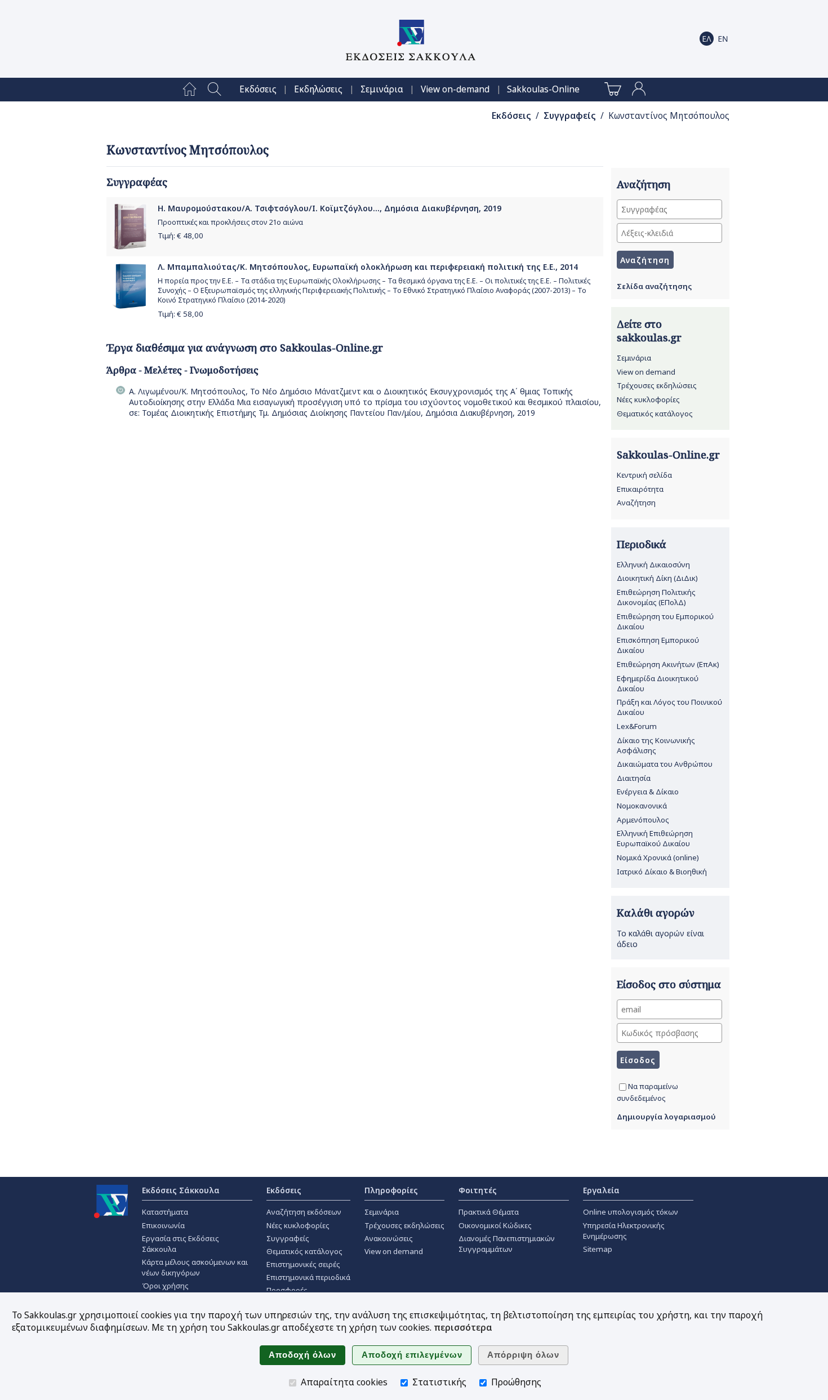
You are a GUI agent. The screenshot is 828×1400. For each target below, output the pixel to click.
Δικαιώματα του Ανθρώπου (665, 764)
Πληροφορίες (391, 1190)
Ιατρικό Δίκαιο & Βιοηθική (662, 871)
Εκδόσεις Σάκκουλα (181, 1190)
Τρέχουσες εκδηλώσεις (657, 385)
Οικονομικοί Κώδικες (495, 1225)
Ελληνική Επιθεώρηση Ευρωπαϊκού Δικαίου (655, 838)
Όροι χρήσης (165, 1286)
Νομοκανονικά (642, 806)
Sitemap (597, 1249)
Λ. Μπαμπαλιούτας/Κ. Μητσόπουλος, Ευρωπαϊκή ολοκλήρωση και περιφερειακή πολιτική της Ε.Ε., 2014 (368, 266)
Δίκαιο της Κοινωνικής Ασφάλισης (656, 745)
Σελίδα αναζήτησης (654, 286)
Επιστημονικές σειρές (303, 1264)
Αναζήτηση (636, 502)
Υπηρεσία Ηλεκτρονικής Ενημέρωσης (624, 1230)
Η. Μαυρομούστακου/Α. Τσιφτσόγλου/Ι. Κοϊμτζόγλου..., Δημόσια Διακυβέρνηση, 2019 (329, 208)
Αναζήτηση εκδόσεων (303, 1212)
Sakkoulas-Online (543, 89)
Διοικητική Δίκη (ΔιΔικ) (657, 578)
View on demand (646, 372)
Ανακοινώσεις (388, 1238)
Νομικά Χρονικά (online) (658, 857)
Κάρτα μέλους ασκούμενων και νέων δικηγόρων (195, 1267)
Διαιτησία (634, 778)
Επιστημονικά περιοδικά (308, 1277)
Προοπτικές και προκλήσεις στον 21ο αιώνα (230, 222)
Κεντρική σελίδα (644, 475)
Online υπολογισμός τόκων (630, 1212)
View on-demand (455, 89)
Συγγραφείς (570, 116)
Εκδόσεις (258, 89)
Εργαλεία (601, 1190)
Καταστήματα (165, 1212)
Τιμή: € (180, 235)
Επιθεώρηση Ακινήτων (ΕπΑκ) (668, 664)
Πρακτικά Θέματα (488, 1212)
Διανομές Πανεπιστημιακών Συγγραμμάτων (506, 1243)
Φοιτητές (477, 1190)
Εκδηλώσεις (318, 89)
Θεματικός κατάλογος (655, 413)
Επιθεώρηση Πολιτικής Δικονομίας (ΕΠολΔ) (656, 597)
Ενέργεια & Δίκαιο (648, 791)
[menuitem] (189, 89)
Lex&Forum (637, 726)
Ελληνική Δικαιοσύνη (653, 564)
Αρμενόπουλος (643, 820)
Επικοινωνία (163, 1225)
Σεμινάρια (381, 89)
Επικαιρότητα (640, 489)
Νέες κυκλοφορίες (648, 399)
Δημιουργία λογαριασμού (666, 1117)
